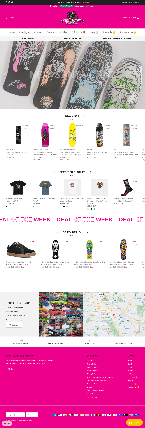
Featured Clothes (73, 172)
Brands (50, 32)
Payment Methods (93, 384)
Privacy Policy (92, 374)
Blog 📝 (94, 32)
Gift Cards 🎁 (79, 32)
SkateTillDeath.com (15, 420)
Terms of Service (93, 367)
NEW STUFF (72, 115)
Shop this (72, 95)
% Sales (63, 32)
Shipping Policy (92, 370)
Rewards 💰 (109, 32)
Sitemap (90, 387)
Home (12, 32)
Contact (38, 32)
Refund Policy (92, 364)
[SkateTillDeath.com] (72, 17)
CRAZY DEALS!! (72, 232)
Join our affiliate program (96, 390)
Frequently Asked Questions (97, 380)
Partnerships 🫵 (128, 32)
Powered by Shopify (26, 420)
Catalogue (24, 32)
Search (89, 360)
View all (72, 119)
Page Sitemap (92, 397)
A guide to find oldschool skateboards (100, 377)
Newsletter (90, 394)
